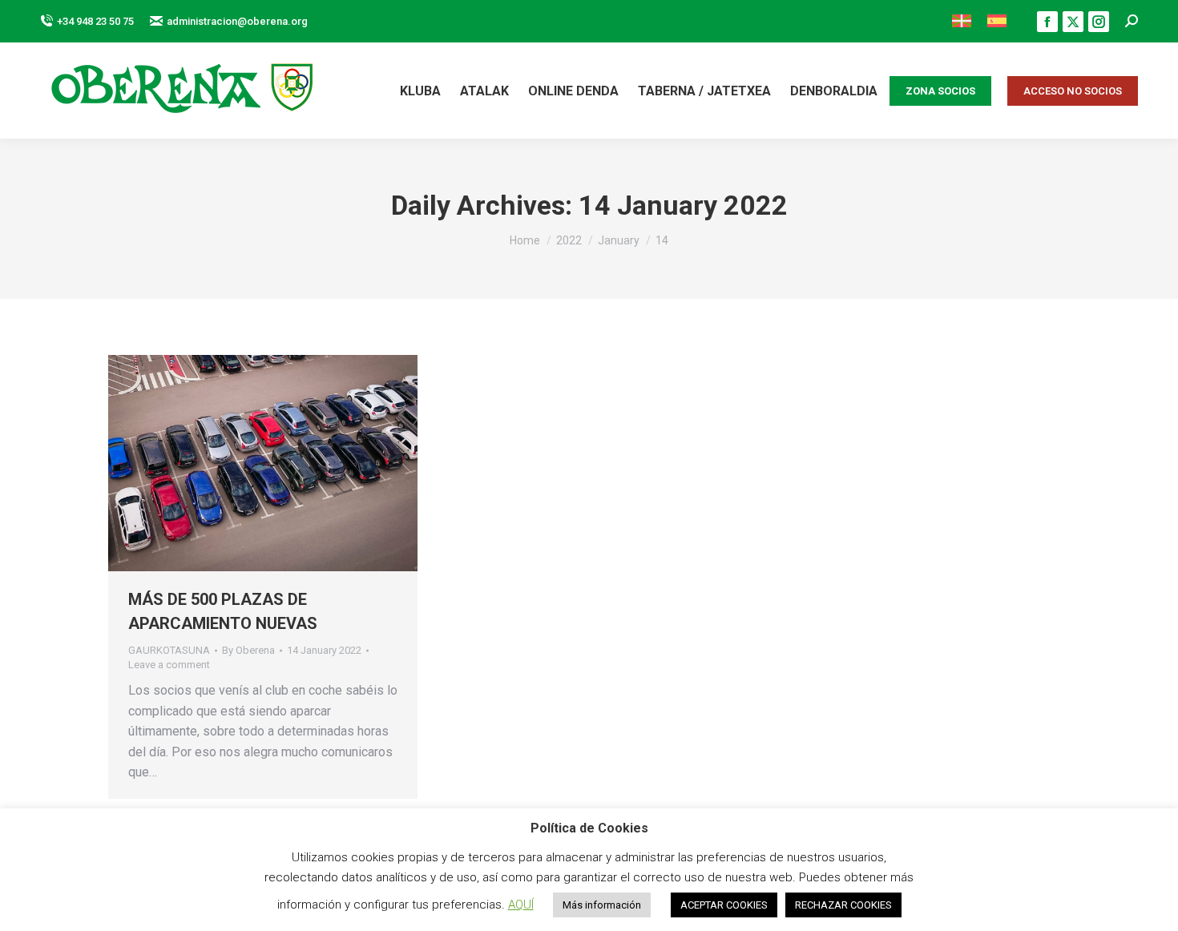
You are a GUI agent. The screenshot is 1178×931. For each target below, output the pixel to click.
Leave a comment (169, 665)
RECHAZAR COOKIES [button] (843, 905)
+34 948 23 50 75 (95, 21)
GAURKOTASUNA (169, 650)
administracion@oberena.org (237, 21)
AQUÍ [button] (521, 904)
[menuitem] (961, 21)
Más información (602, 905)
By (248, 650)
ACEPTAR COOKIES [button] (724, 905)
